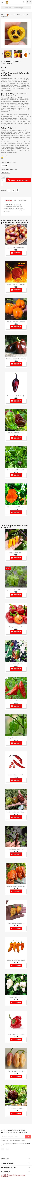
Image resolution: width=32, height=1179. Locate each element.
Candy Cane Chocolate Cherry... (16, 812)
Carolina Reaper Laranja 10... (16, 923)
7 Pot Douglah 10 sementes (16, 433)
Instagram (7, 1149)
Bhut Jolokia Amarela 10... (16, 552)
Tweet (13, 190)
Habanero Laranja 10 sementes (16, 507)
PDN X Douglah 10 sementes (16, 1071)
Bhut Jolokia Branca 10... (16, 997)
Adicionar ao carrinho (18, 180)
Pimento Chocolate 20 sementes (16, 359)
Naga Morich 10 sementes (16, 738)
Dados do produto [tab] (20, 200)
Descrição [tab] (8, 200)
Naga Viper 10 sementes (16, 701)
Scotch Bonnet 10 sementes (16, 1034)
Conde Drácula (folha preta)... (16, 396)
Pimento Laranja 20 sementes (16, 322)
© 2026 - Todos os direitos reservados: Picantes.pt (13, 1176)
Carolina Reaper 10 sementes (16, 284)
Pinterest (17, 190)
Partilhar (9, 190)
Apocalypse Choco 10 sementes (16, 590)
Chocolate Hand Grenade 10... (16, 470)
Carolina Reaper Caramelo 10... (16, 886)
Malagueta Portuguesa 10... (16, 775)
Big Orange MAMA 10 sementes (16, 960)
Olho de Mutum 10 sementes (16, 247)
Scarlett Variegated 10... (16, 664)
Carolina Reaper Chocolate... (16, 1108)
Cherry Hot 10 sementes (16, 627)
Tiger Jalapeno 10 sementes (16, 849)
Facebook (2, 1149)
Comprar (16, 253)
